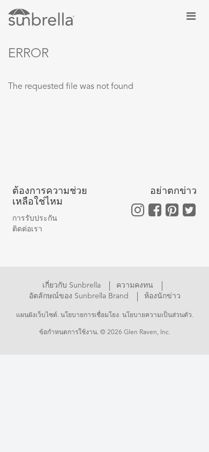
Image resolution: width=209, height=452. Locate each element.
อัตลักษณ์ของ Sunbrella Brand (80, 296)
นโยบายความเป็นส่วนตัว (157, 315)
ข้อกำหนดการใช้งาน (68, 332)
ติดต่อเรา (27, 229)
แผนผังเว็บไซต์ (36, 315)
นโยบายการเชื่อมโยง (90, 315)
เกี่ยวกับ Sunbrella (72, 285)
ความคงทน (135, 285)
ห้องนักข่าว (162, 296)
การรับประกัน (34, 218)
